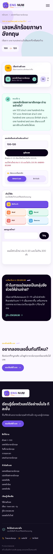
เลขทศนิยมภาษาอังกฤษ (10, 471)
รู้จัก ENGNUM (13, 315)
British (36, 179)
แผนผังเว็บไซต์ (7, 515)
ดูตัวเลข (26, 152)
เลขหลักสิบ (6, 480)
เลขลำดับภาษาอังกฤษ (10, 444)
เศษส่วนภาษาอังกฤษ (9, 458)
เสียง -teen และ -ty (10, 506)
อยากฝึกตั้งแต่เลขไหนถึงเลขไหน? (16, 138)
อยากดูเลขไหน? (9, 230)
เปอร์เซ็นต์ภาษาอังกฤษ (10, 475)
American (16, 179)
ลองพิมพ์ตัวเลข (11, 367)
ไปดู (44, 235)
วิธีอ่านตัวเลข (6, 502)
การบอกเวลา (6, 453)
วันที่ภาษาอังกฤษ (8, 449)
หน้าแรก (5, 15)
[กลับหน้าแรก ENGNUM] (15, 5)
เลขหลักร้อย (6, 484)
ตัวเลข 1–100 (7, 440)
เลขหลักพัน (6, 489)
